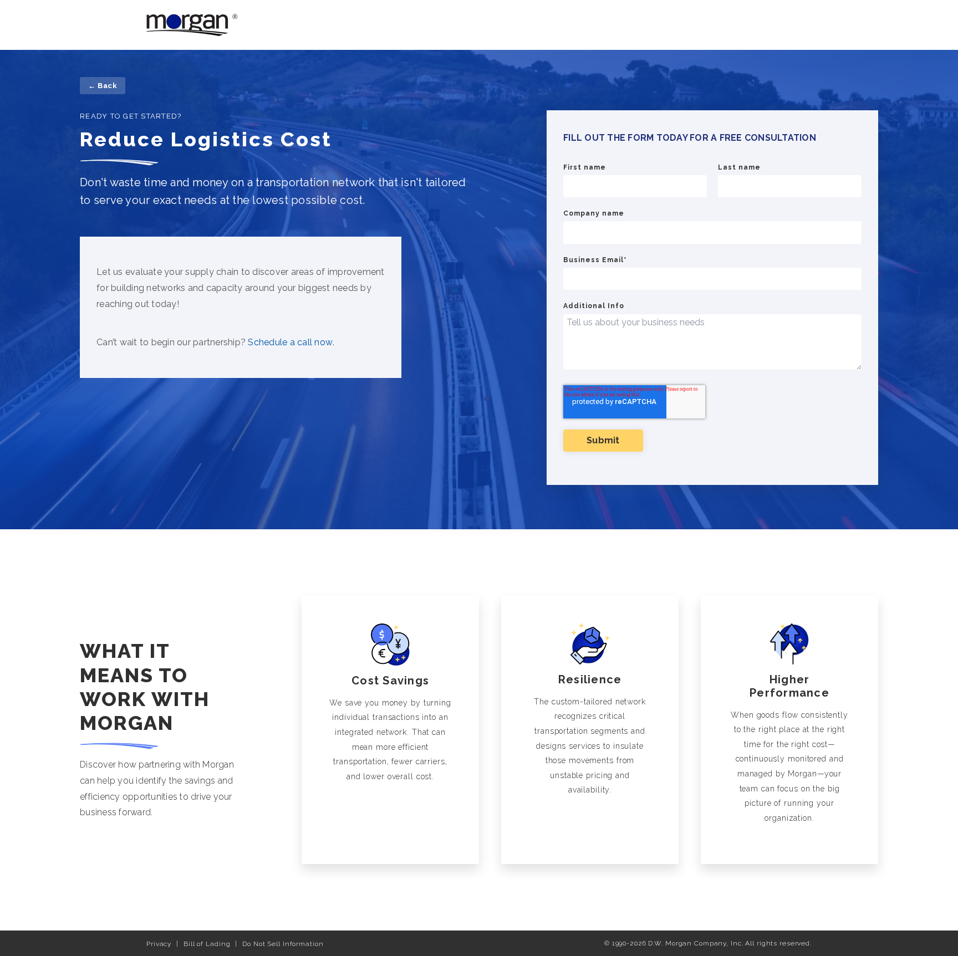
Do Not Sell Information (282, 943)
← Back (102, 85)
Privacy (158, 943)
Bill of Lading (207, 943)
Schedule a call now (290, 342)
